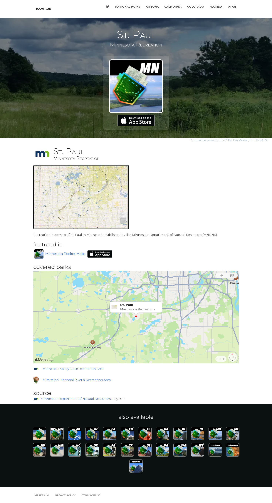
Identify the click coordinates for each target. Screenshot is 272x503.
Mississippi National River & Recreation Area (77, 380)
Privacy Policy (65, 495)
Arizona (152, 6)
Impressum (41, 495)
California (173, 6)
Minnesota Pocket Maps (65, 254)
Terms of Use (91, 495)
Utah (232, 6)
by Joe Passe (219, 140)
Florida (216, 6)
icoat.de (43, 9)
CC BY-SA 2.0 (258, 140)
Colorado (195, 6)
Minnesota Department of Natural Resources (76, 399)
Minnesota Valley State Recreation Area (73, 369)
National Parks (127, 6)
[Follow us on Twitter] (108, 7)
